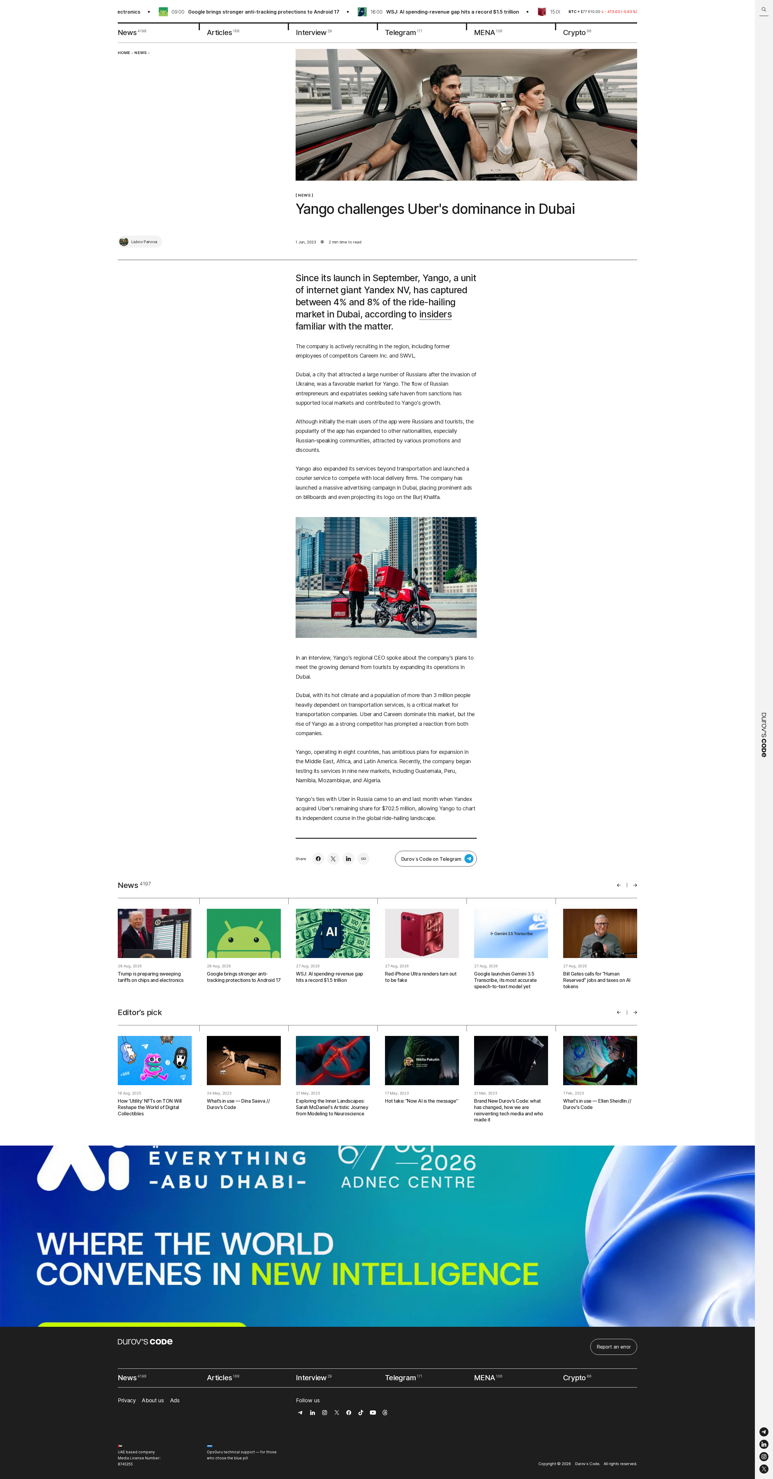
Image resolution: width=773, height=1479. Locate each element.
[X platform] (763, 1469)
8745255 (125, 1464)
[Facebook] (318, 859)
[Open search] (763, 9)
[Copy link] (364, 859)
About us (153, 1400)
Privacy (127, 1400)
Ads (175, 1400)
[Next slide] (635, 885)
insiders (435, 314)
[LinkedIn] (763, 1444)
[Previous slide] (619, 885)
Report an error (614, 1347)
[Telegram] (763, 1432)
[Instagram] (763, 1456)
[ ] (304, 195)
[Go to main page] (764, 739)
